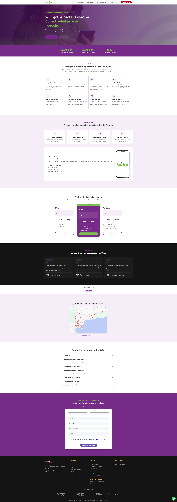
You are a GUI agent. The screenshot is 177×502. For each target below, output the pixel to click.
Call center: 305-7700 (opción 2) (97, 481)
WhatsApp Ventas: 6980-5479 (97, 466)
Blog (72, 473)
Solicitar (64, 233)
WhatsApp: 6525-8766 (95, 475)
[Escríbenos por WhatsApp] (174, 499)
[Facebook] (46, 471)
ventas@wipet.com (95, 468)
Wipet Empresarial (90, 2)
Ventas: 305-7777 (94, 464)
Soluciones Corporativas (76, 469)
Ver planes (63, 37)
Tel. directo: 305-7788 (95, 473)
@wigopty (89, 290)
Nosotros (111, 2)
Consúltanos (84, 335)
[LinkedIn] (53, 471)
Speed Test (117, 2)
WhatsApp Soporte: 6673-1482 (97, 483)
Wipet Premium (80, 2)
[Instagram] (48, 471)
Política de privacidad (104, 500)
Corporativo (103, 2)
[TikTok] (51, 471)
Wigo (97, 2)
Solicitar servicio (126, 2)
